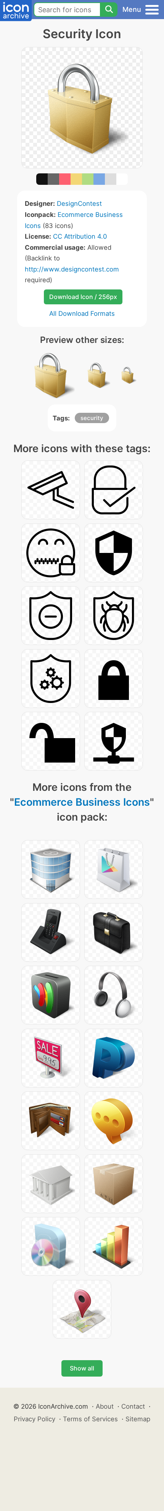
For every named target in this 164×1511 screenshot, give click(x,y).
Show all (82, 1368)
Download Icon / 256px (83, 297)
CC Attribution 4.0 (80, 236)
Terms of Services (90, 1419)
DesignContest (79, 203)
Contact (133, 1406)
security (91, 418)
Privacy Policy (34, 1419)
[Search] (108, 9)
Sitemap (137, 1419)
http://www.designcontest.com (72, 269)
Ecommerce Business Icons (82, 802)
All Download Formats (82, 313)
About (105, 1406)
